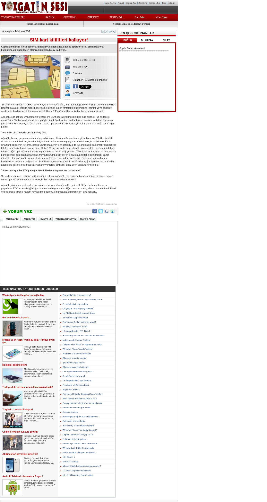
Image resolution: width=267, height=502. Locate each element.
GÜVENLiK (70, 17)
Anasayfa (7, 31)
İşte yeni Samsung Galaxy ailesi (78, 475)
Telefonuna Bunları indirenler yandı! (79, 322)
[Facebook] (75, 87)
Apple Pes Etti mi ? (71, 389)
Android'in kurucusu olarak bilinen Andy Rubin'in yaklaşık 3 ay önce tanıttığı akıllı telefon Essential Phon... (40, 325)
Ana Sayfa (110, 3)
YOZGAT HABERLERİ (12, 17)
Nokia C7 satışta (70, 461)
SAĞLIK (50, 17)
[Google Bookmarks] (106, 212)
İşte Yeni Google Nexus (74, 362)
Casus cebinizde (70, 412)
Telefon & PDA (22, 31)
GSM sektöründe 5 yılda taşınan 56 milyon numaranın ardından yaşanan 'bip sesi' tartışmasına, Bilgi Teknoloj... (39, 417)
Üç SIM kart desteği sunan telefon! (79, 313)
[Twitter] (100, 212)
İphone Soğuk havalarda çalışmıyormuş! (82, 466)
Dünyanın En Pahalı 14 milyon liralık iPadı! (82, 344)
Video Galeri (162, 17)
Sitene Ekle (154, 3)
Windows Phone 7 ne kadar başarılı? (80, 430)
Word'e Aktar (87, 219)
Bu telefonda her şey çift (74, 376)
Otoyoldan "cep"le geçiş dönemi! (78, 308)
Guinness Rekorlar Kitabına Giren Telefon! (83, 394)
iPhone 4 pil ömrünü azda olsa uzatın (80, 443)
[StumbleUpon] (112, 212)
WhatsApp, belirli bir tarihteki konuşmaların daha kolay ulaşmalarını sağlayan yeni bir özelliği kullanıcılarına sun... (38, 303)
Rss (164, 3)
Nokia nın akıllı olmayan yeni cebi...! (79, 452)
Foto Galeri (140, 17)
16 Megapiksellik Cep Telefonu (77, 380)
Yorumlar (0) (12, 219)
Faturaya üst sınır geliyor (74, 439)
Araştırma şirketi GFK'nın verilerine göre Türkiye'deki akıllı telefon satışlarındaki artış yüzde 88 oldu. (39, 395)
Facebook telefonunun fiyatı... (76, 385)
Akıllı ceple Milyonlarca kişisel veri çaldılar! (83, 299)
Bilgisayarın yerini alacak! (75, 358)
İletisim (171, 3)
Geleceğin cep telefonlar (74, 421)
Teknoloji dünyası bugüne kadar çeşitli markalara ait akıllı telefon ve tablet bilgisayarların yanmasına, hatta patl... (39, 439)
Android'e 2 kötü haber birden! (77, 353)
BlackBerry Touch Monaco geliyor (79, 425)
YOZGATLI (78, 93)
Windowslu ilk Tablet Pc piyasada (78, 448)
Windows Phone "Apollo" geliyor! (78, 349)
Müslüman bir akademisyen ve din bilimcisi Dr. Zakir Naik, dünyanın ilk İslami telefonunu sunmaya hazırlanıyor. (38, 372)
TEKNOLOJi (116, 17)
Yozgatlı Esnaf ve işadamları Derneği (131, 23)
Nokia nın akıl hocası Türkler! (76, 340)
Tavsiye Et (45, 219)
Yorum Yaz (29, 219)
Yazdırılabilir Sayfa (65, 219)
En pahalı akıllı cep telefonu (75, 304)
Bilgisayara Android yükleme (76, 367)
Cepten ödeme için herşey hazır (78, 434)
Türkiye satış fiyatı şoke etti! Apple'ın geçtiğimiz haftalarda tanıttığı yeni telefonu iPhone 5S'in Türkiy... (40, 350)
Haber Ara (131, 3)
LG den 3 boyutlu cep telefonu (77, 470)
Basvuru (142, 3)
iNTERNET (93, 17)
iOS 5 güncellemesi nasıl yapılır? (78, 371)
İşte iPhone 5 (69, 457)
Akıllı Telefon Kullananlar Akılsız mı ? (80, 398)
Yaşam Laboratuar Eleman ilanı (42, 23)
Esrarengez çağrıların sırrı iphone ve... (81, 416)
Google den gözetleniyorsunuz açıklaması (82, 403)
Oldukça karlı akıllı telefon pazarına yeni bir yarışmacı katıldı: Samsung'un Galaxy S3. (39, 460)
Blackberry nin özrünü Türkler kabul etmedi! (83, 335)
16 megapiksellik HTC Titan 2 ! (77, 331)
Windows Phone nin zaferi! (75, 326)
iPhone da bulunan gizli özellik (76, 407)
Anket (121, 3)
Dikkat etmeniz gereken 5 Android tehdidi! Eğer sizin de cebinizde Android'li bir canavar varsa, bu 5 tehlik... (40, 484)
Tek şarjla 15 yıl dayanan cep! (77, 295)
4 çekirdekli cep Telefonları (75, 317)
